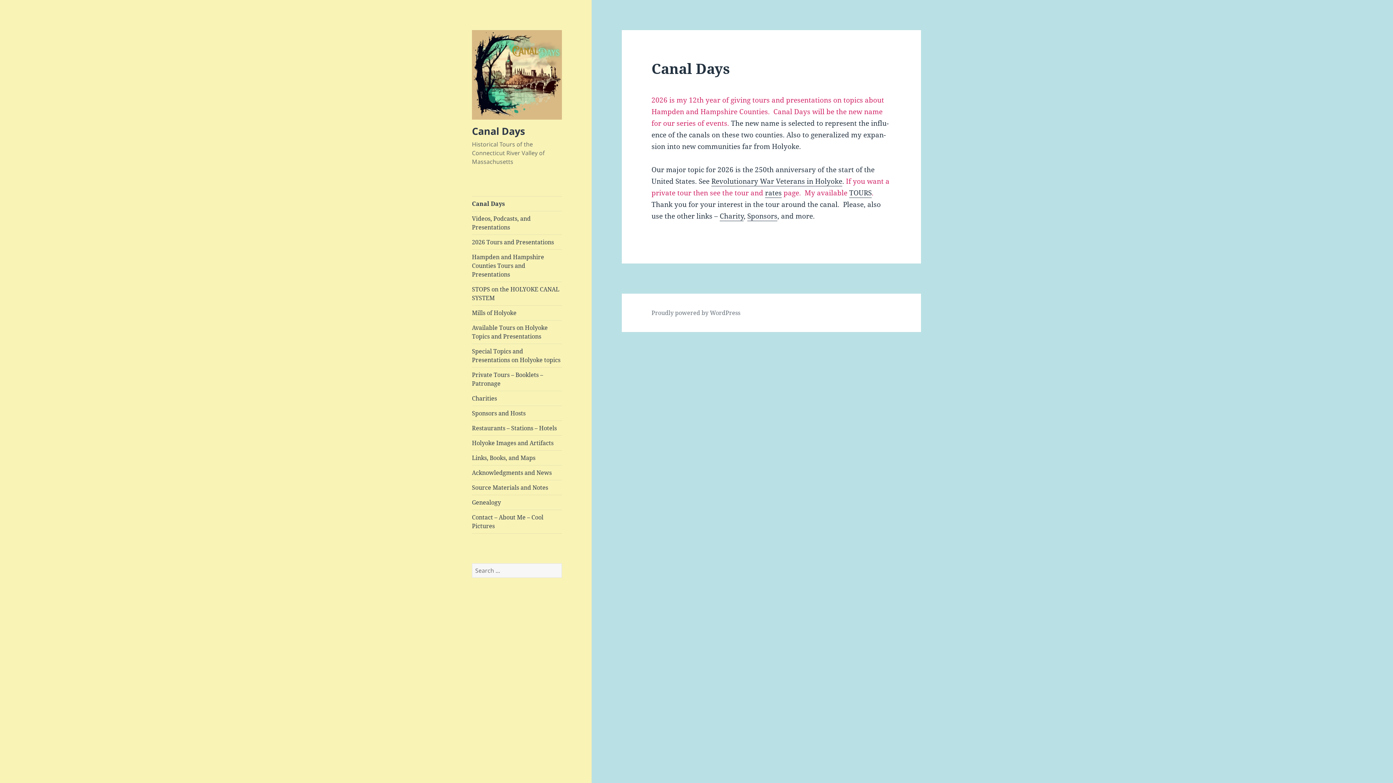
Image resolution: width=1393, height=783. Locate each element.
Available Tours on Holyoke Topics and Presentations (510, 332)
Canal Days (498, 131)
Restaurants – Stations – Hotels (514, 428)
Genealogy (486, 502)
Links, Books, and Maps (503, 458)
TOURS (860, 193)
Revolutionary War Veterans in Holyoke (776, 181)
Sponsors (762, 216)
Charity (732, 216)
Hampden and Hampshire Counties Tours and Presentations (508, 265)
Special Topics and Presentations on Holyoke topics (516, 355)
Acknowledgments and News (512, 473)
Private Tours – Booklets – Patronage (507, 379)
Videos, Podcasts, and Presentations (501, 223)
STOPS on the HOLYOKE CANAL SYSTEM (515, 293)
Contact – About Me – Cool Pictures (507, 521)
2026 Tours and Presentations (513, 242)
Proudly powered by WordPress (696, 313)
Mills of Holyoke (494, 313)
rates (773, 193)
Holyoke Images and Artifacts (513, 443)
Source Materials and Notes (510, 488)
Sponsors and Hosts (499, 413)
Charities (484, 398)
